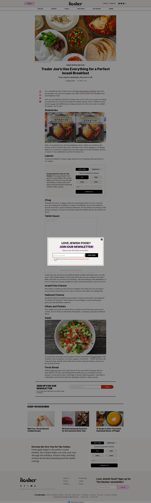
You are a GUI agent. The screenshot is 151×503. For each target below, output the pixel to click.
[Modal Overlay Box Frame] (75, 251)
